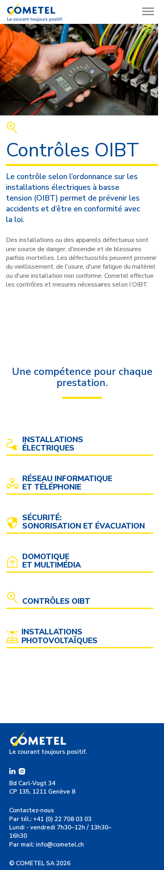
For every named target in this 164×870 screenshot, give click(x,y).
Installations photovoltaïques (59, 636)
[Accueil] (35, 12)
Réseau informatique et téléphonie (67, 483)
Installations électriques (52, 444)
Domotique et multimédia (51, 561)
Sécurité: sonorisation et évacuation (83, 522)
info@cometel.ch (60, 845)
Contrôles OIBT (56, 601)
